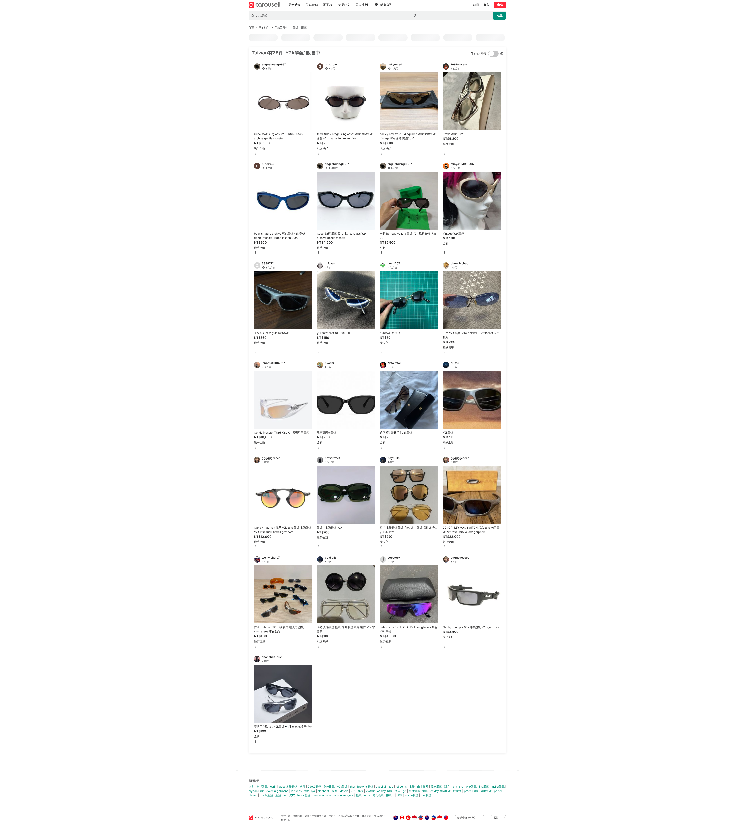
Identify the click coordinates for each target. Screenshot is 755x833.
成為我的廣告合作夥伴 (347, 815)
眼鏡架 (390, 795)
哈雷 (302, 786)
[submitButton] (499, 16)
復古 (251, 786)
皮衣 (292, 795)
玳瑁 (334, 791)
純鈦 (360, 791)
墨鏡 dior (281, 795)
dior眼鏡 (426, 795)
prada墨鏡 (266, 795)
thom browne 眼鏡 (361, 786)
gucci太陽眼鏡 (288, 786)
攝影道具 (309, 791)
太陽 (412, 786)
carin (273, 786)
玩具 (447, 786)
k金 (353, 791)
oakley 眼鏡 (384, 791)
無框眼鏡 (262, 786)
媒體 (307, 815)
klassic (344, 791)
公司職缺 (328, 815)
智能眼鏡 (471, 786)
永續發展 (316, 815)
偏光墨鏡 (436, 786)
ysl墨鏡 (370, 791)
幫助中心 (285, 815)
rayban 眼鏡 (256, 791)
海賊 (425, 791)
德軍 (397, 791)
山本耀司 (422, 786)
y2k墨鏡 (342, 786)
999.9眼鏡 (314, 786)
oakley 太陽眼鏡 (440, 791)
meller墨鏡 (498, 786)
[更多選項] (255, 153)
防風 (399, 795)
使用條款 (366, 815)
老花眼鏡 (378, 795)
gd (404, 791)
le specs (296, 791)
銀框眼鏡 (486, 791)
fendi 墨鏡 (303, 795)
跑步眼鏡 (329, 786)
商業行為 (285, 819)
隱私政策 (378, 815)
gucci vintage (384, 786)
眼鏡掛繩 (414, 791)
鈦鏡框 (457, 791)
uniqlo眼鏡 (411, 795)
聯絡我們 (297, 815)
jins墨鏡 (484, 786)
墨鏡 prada (363, 795)
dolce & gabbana (277, 791)
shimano (457, 786)
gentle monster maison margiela (333, 795)
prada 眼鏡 (471, 791)
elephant (323, 791)
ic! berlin (401, 786)
